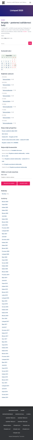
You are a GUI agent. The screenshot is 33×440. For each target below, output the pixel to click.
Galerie (22, 410)
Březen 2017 (5, 336)
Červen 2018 (5, 306)
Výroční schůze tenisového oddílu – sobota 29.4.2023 (15, 139)
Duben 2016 (5, 350)
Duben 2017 (5, 333)
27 (8, 67)
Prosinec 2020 (5, 251)
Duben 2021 (5, 245)
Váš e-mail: (4, 174)
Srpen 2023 (5, 204)
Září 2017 (4, 327)
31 (2, 69)
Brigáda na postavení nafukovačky (12, 164)
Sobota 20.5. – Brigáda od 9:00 (9, 136)
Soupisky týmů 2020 (22, 421)
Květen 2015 (5, 374)
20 (8, 65)
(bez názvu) (5, 134)
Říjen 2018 (4, 301)
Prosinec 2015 (5, 356)
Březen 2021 (5, 248)
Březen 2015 (5, 380)
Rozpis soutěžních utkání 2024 (9, 131)
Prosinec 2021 (5, 228)
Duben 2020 (5, 268)
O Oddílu (28, 414)
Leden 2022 (5, 225)
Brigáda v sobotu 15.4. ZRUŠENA (10, 142)
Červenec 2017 (5, 330)
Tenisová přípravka (7, 90)
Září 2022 (4, 216)
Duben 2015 (5, 377)
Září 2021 (4, 236)
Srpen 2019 (5, 283)
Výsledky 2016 (26, 425)
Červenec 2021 (5, 239)
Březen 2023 (5, 213)
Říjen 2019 (4, 277)
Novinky (3, 20)
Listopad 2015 (5, 359)
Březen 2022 (5, 222)
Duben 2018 (5, 312)
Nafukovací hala (19, 414)
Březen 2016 (5, 353)
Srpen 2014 (5, 391)
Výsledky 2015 (17, 425)
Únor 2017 (4, 339)
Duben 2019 (5, 289)
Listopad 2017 (5, 321)
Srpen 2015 (5, 368)
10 (2, 63)
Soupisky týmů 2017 (10, 421)
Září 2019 (4, 280)
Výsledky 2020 (16, 432)
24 (2, 67)
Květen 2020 (5, 266)
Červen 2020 (5, 263)
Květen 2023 (5, 207)
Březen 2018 (5, 315)
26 (6, 67)
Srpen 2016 (5, 344)
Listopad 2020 (5, 254)
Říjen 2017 (4, 324)
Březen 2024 (5, 201)
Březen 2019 (5, 292)
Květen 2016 (5, 347)
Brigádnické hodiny (13, 410)
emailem (25, 31)
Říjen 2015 (4, 362)
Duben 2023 (5, 210)
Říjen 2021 (4, 233)
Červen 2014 (5, 394)
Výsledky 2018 (16, 429)
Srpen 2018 (5, 303)
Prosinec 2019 (5, 274)
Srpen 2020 (5, 260)
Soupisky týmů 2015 (22, 417)
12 (6, 63)
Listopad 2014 (5, 385)
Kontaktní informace (17, 150)
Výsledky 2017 (7, 429)
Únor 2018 (4, 318)
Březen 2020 (5, 271)
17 (2, 65)
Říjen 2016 (4, 342)
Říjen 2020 (4, 257)
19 (6, 65)
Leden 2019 (5, 295)
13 (8, 63)
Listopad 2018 (5, 298)
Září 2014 (4, 388)
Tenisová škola (6, 79)
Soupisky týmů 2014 (10, 417)
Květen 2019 (5, 286)
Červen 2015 (5, 371)
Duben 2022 (5, 219)
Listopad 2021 (5, 230)
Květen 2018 (5, 309)
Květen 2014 (5, 397)
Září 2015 (4, 365)
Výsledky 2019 (25, 429)
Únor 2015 (4, 382)
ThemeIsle (21, 436)
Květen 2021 (5, 242)
